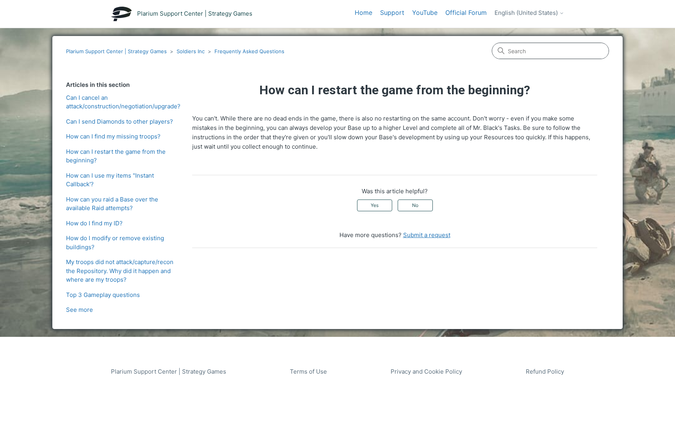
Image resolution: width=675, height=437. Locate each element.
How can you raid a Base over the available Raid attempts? (112, 204)
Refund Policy (545, 371)
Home (363, 12)
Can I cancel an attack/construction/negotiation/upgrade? (123, 102)
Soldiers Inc (191, 51)
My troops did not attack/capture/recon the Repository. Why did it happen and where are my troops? (119, 270)
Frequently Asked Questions (249, 51)
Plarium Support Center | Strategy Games (116, 51)
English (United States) (527, 12)
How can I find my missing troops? (113, 136)
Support (392, 12)
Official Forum (466, 12)
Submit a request (426, 235)
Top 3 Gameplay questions (103, 295)
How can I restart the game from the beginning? (116, 156)
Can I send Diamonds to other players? (119, 121)
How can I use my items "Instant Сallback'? (110, 180)
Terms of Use (308, 371)
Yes (375, 205)
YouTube (425, 12)
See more (79, 309)
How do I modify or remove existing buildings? (115, 242)
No (415, 205)
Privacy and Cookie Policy (426, 371)
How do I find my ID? (94, 223)
